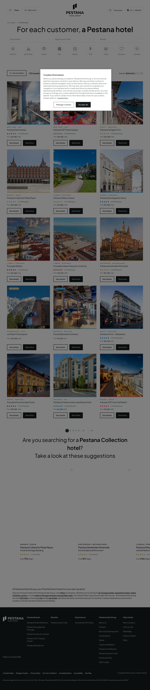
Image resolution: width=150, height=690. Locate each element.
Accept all (83, 104)
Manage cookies (63, 104)
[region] (75, 90)
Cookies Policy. (62, 98)
